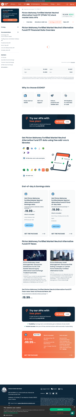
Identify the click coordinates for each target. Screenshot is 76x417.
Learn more (47, 1)
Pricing (3, 27)
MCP (26, 4)
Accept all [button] (60, 409)
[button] (26, 413)
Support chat (46, 389)
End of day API (4, 45)
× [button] (74, 407)
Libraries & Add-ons (41, 22)
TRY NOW (10, 20)
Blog (61, 389)
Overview (29, 22)
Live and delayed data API (7, 47)
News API (66, 22)
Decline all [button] (60, 413)
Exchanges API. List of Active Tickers (6, 35)
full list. (65, 349)
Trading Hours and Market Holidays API (10, 39)
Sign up (72, 4)
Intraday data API (5, 50)
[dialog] (38, 411)
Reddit (55, 389)
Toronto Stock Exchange (7, 62)
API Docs (13, 4)
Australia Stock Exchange (7, 60)
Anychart (73, 62)
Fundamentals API (5, 43)
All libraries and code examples (35, 158)
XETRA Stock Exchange (7, 65)
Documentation (6, 32)
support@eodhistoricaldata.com (26, 403)
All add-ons (29, 175)
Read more (26, 411)
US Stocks (3, 57)
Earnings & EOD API (55, 22)
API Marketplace (35, 4)
